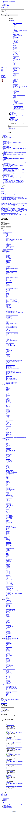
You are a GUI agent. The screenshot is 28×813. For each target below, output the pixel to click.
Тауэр (7, 351)
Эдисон (8, 667)
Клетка (7, 465)
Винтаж (8, 449)
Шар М (7, 528)
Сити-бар (8, 501)
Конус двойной (9, 470)
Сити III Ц (8, 573)
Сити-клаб (8, 504)
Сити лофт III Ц (10, 211)
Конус (14, 29)
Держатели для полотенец (19, 107)
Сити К (7, 578)
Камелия (8, 284)
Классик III (8, 677)
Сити (23, 203)
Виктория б (8, 608)
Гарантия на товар (7, 807)
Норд (7, 484)
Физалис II (18, 208)
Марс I (7, 479)
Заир (7, 462)
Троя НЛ (8, 356)
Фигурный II (9, 515)
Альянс (15, 48)
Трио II (7, 428)
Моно (7, 319)
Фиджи (7, 520)
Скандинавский (9, 505)
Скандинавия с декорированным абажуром (16, 346)
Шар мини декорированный (12, 368)
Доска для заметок (17, 108)
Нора (7, 621)
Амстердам (15, 40)
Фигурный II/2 (9, 516)
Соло (7, 421)
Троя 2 (7, 355)
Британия (8, 266)
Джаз (7, 279)
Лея (7, 296)
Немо (7, 321)
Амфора (15, 41)
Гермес (7, 393)
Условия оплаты (7, 802)
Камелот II (7, 209)
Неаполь (8, 661)
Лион (11, 209)
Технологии (19, 115)
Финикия (8, 362)
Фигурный (8, 247)
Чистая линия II (9, 435)
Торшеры (15, 43)
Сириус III (8, 500)
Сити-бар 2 (8, 503)
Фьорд (7, 433)
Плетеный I (8, 488)
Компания (3, 793)
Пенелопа (8, 485)
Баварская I (15, 65)
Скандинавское (9, 626)
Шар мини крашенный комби (13, 369)
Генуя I (7, 208)
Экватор (8, 531)
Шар (8, 210)
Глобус (7, 648)
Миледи (8, 410)
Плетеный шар (9, 490)
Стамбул (14, 208)
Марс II (7, 481)
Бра (14, 69)
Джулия (8, 455)
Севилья (12, 213)
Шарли (7, 373)
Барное (14, 92)
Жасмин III (8, 404)
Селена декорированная (11, 340)
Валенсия (8, 645)
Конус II (8, 467)
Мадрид (8, 305)
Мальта (7, 407)
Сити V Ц (19, 211)
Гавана (7, 274)
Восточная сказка (17, 214)
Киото (7, 286)
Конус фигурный (10, 473)
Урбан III (8, 511)
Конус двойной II (10, 471)
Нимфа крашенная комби (12, 324)
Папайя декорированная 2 (12, 332)
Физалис (8, 637)
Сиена (17, 203)
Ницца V (9, 203)
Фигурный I (9, 514)
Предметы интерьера (18, 103)
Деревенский (9, 454)
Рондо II (8, 494)
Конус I (7, 466)
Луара (20, 203)
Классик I (15, 101)
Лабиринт (8, 294)
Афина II (15, 64)
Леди (7, 295)
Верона (7, 267)
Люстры (15, 60)
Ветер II (15, 75)
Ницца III (14, 203)
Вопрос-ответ (4, 795)
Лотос (7, 477)
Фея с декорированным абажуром (14, 360)
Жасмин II (8, 402)
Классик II (8, 676)
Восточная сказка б (10, 610)
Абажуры (15, 24)
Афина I (15, 63)
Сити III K (3, 211)
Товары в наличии (17, 23)
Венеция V (11, 205)
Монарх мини (9, 241)
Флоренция (8, 666)
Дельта (7, 278)
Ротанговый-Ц (9, 496)
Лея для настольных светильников (14, 142)
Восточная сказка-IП (11, 451)
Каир (7, 283)
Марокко (8, 478)
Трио (7, 427)
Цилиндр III (9, 526)
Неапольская (18, 207)
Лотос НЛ (8, 304)
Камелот (4, 208)
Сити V (15, 211)
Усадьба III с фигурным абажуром (14, 593)
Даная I (7, 649)
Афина (7, 391)
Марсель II (8, 617)
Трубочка (8, 357)
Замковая (8, 653)
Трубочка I (15, 82)
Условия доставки (7, 806)
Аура (14, 58)
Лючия (7, 658)
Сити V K (5, 210)
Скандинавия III (10, 343)
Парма (7, 334)
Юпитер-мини (9, 536)
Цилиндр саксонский (11, 527)
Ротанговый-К (9, 495)
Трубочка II (15, 84)
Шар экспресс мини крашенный (13, 372)
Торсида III (8, 424)
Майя (7, 306)
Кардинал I (15, 98)
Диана (14, 27)
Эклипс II (8, 533)
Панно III (5, 179)
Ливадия (8, 656)
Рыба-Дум (8, 339)
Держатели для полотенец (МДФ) (16, 181)
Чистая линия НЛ (10, 367)
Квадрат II (15, 80)
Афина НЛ (8, 258)
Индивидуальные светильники (20, 86)
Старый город (9, 350)
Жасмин (8, 401)
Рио (7, 623)
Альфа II (15, 47)
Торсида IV (8, 426)
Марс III (8, 482)
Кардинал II (16, 100)
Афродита (8, 260)
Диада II (8, 612)
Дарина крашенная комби (12, 277)
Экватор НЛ (9, 376)
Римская (5, 204)
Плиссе (7, 245)
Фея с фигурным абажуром (12, 361)
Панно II (22, 177)
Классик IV (8, 678)
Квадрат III (15, 81)
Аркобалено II (16, 87)
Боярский (8, 446)
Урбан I (7, 509)
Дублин (8, 400)
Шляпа (7, 529)
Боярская (8, 265)
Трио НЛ (8, 354)
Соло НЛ (8, 348)
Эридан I (8, 598)
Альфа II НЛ (16, 37)
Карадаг (8, 285)
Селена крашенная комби (12, 341)
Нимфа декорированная (11, 323)
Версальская (9, 647)
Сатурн (7, 662)
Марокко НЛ (9, 307)
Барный (8, 445)
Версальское (16, 73)
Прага (7, 335)
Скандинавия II (9, 420)
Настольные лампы (17, 35)
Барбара (8, 262)
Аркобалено (16, 56)
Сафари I (8, 415)
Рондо (7, 493)
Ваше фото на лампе (18, 32)
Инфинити (10, 214)
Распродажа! (16, 34)
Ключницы (8, 692)
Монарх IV (8, 681)
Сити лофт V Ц (9, 586)
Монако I (8, 317)
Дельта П (8, 452)
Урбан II (8, 510)
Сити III (14, 209)
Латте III (8, 474)
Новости (24, 115)
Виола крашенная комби (11, 272)
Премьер (8, 683)
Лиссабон (8, 406)
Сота (7, 506)
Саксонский (9, 498)
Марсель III (12, 207)
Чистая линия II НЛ (10, 365)
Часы (2, 203)
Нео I (7, 483)
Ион (3, 213)
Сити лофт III (19, 209)
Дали (7, 394)
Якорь (7, 380)
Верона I (15, 96)
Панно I (18, 177)
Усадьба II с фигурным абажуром (13, 590)
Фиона (7, 363)
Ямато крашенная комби (11, 383)
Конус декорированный (11, 472)
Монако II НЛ (9, 318)
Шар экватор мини (10, 371)
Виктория (5, 203)
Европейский (9, 461)
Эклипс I (8, 532)
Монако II (8, 412)
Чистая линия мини (10, 366)
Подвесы (15, 52)
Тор (7, 423)
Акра (14, 62)
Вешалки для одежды (18, 104)
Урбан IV (8, 512)
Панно (14, 177)
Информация (4, 794)
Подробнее (8, 731)
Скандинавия (9, 418)
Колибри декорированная (12, 288)
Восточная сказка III (10, 450)
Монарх (8, 680)
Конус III (8, 468)
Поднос (8, 693)
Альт (14, 46)
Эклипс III (8, 534)
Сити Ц (8, 587)
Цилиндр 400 (9, 522)
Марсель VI (8, 561)
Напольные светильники (19, 78)
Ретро (7, 492)
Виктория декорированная (12, 268)
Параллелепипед (10, 243)
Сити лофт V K (19, 210)
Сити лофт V (12, 210)
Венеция (7, 205)
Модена (8, 660)
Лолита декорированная (11, 299)
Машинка (8, 308)
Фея (7, 359)
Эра (7, 377)
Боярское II (15, 71)
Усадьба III (16, 205)
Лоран (7, 615)
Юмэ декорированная (11, 378)
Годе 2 (14, 26)
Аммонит (15, 38)
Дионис (8, 399)
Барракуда (8, 263)
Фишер (7, 429)
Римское (8, 622)
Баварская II (16, 67)
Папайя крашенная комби (12, 333)
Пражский (8, 682)
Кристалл (8, 290)
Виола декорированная (11, 271)
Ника (7, 322)
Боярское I (15, 70)
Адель (14, 36)
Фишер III (8, 432)
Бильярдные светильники (19, 95)
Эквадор (8, 374)
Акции (4, 135)
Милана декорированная (11, 311)
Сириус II (8, 499)
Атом (14, 57)
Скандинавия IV (10, 344)
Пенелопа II (8, 487)
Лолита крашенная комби (12, 301)
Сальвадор (8, 413)
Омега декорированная (11, 326)
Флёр (7, 521)
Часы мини (8, 695)
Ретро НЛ (8, 337)
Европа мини (9, 460)
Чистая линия (9, 434)
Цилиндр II (8, 525)
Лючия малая (7, 213)
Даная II (8, 650)
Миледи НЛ (9, 316)
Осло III (8, 330)
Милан (7, 409)
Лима (7, 476)
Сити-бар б (8, 625)
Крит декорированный (11, 291)
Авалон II (15, 54)
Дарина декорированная (11, 275)
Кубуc (7, 405)
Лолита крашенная (10, 300)
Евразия (8, 456)
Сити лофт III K (9, 581)
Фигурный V (9, 518)
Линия (7, 614)
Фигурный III (9, 517)
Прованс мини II (10, 246)
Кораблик (8, 289)
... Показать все (16, 31)
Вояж (7, 273)
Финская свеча (9, 665)
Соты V (8, 507)
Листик (7, 297)
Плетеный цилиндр (10, 489)
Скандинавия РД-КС (11, 345)
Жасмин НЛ (9, 282)
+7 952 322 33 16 (4, 7)
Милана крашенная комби (12, 315)
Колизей (8, 654)
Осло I (7, 328)
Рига (7, 338)
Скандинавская (4, 214)
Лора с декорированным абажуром (14, 302)
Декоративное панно (18, 106)
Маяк (7, 310)
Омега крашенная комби (11, 327)
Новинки (15, 21)
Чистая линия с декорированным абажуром (16, 437)
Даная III (8, 651)
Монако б (8, 620)
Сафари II (8, 416)
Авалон (15, 53)
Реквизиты (12, 117)
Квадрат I (15, 79)
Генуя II (11, 208)
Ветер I (14, 74)
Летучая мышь (9, 655)
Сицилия (8, 664)
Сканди (8, 417)
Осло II (7, 329)
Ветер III (8, 606)
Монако (8, 411)
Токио (7, 352)
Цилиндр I (8, 523)
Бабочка (8, 261)
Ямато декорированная (11, 382)
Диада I (7, 611)
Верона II (15, 97)
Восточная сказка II (10, 609)
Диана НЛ (8, 280)
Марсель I (8, 616)
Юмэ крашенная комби (11, 379)
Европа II (8, 459)
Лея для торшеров (10, 240)
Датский (8, 395)
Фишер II (8, 431)
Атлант (14, 49)
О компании (13, 115)
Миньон (8, 619)
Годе (14, 25)
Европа (7, 457)
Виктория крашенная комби (12, 269)
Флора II (8, 628)
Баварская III (16, 91)
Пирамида (8, 244)
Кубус (7, 293)
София (7, 349)
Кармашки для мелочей (18, 109)
